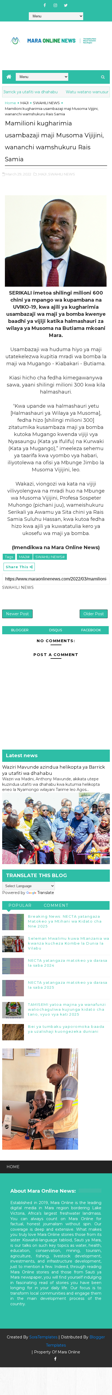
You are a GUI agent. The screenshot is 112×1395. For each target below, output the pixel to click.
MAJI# (24, 557)
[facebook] (45, 5)
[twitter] (66, 5)
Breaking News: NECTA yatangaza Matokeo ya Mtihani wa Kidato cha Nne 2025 (65, 921)
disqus (55, 630)
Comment (56, 905)
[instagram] (55, 5)
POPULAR (20, 905)
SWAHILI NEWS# (50, 557)
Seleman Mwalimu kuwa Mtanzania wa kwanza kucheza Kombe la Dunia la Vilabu (69, 943)
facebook (91, 630)
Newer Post (17, 613)
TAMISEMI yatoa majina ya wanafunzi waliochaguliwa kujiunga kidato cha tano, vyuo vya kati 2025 (67, 1009)
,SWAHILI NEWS (61, 174)
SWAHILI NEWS (46, 103)
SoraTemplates (43, 1337)
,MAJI (42, 174)
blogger (20, 630)
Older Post (93, 613)
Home (10, 103)
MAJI (24, 103)
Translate (45, 892)
